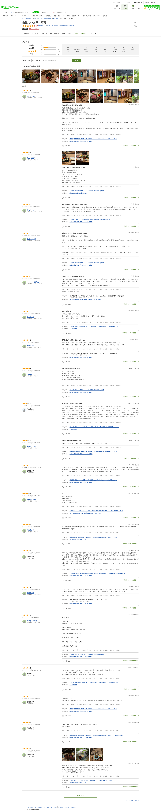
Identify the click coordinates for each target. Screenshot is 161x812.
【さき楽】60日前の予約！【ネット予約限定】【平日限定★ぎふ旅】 (87, 191)
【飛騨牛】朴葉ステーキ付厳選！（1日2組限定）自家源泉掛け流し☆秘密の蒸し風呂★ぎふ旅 (93, 480)
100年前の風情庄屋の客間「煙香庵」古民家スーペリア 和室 (85, 300)
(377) (80, 33)
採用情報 (60, 807)
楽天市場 (147, 2)
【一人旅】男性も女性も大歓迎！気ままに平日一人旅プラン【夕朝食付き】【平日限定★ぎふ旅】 (94, 326)
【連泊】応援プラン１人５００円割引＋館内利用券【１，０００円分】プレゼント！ (91, 780)
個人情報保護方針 (40, 807)
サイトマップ (129, 2)
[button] (31, 76)
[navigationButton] (136, 75)
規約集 (67, 807)
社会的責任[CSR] (52, 807)
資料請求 (73, 807)
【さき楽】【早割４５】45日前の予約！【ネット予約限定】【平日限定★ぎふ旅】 (90, 219)
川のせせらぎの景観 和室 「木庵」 (78, 193)
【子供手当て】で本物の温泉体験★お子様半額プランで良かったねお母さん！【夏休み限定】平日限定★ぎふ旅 (97, 573)
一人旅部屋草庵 (73, 328)
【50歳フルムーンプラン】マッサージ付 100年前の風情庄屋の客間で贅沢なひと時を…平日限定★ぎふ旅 (96, 511)
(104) (54, 33)
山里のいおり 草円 (34, 22)
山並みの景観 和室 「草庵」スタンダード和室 (81, 141)
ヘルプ (113, 2)
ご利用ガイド (120, 2)
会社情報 (30, 807)
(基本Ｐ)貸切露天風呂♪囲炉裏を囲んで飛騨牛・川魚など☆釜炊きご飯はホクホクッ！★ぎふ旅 (93, 139)
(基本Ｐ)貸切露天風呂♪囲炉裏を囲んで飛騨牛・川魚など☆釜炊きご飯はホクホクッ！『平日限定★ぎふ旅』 (97, 735)
